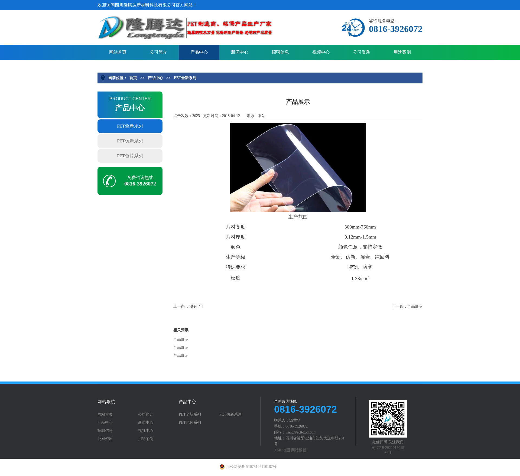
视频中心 (321, 52)
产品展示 (414, 306)
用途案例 (402, 52)
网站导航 (106, 402)
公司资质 (361, 52)
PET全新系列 (185, 78)
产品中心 (199, 52)
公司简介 (158, 52)
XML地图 (282, 450)
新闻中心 (239, 52)
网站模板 (298, 450)
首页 (133, 78)
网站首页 (117, 52)
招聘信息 (280, 52)
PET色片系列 (130, 155)
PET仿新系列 (130, 141)
